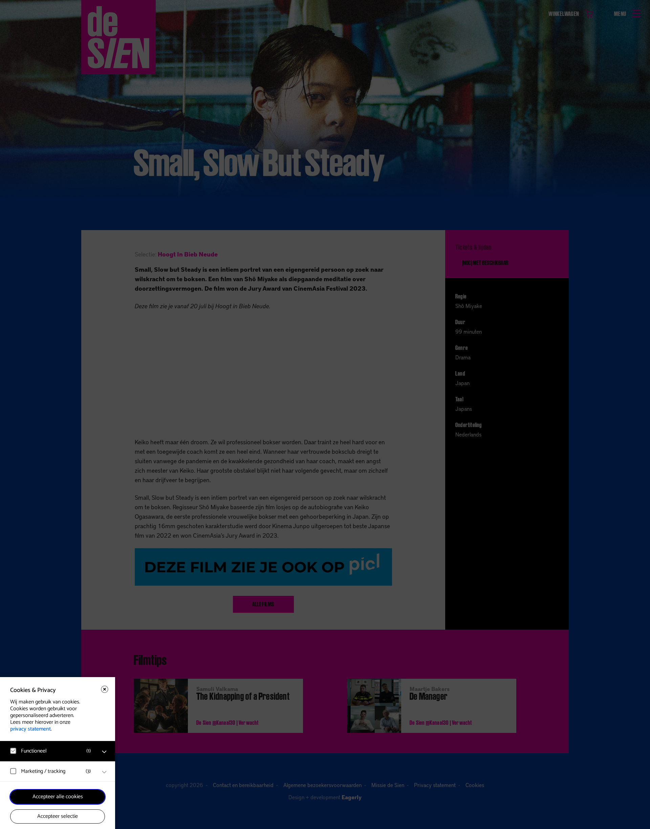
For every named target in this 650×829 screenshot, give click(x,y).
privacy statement (30, 729)
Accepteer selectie (57, 816)
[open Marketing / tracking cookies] (104, 772)
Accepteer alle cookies (57, 796)
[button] (51, 751)
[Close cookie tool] (104, 689)
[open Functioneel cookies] (104, 752)
